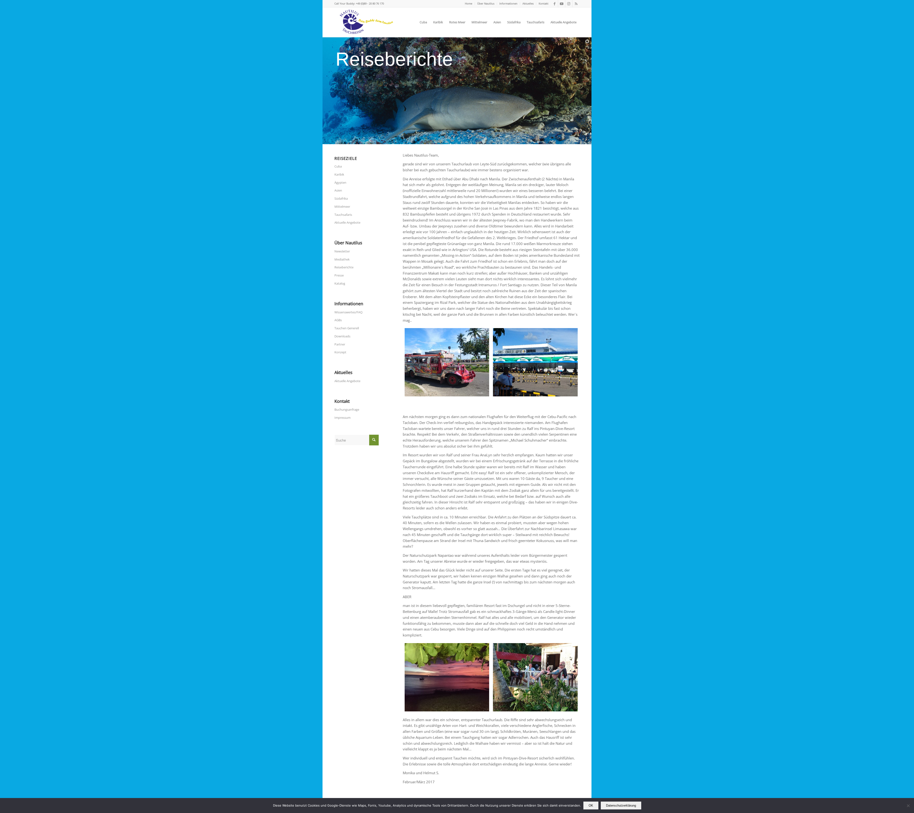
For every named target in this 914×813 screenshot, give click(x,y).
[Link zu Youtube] (561, 3)
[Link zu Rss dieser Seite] (576, 3)
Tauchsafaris (343, 214)
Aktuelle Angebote (347, 222)
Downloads (342, 336)
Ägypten (340, 182)
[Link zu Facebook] (554, 3)
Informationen (508, 3)
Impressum (342, 417)
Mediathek (342, 259)
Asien (338, 190)
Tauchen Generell (346, 328)
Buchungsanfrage (346, 409)
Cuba (338, 166)
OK (591, 805)
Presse (339, 275)
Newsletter (342, 251)
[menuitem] (468, 3)
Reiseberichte (343, 267)
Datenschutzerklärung (621, 805)
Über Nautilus (485, 3)
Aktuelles (528, 3)
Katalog (339, 283)
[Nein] (908, 805)
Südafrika (341, 198)
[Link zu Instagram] (568, 3)
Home (468, 3)
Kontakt (543, 3)
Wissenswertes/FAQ (348, 312)
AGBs (338, 320)
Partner (339, 344)
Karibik (339, 174)
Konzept (340, 352)
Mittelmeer (342, 206)
